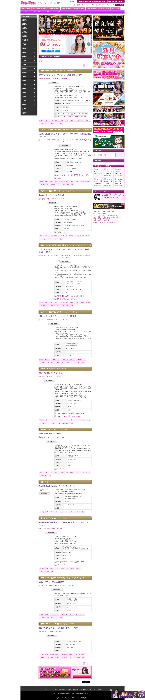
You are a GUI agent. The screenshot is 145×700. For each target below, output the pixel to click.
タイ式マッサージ (85, 120)
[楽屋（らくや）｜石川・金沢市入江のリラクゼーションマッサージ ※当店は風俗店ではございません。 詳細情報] (65, 257)
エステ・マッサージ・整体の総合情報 (106, 215)
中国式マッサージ (74, 120)
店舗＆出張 (37, 11)
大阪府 (24, 60)
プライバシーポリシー (86, 689)
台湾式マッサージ (55, 184)
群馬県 (24, 80)
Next (89, 24)
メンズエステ (54, 123)
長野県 (24, 96)
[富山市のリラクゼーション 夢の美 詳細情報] (50, 376)
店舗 (58, 11)
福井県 (24, 105)
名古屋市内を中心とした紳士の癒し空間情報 (108, 217)
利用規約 (62, 689)
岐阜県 (24, 28)
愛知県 (24, 20)
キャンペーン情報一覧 (90, 5)
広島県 (24, 109)
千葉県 (24, 44)
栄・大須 (41, 512)
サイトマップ (110, 5)
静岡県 (24, 32)
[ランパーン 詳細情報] (44, 489)
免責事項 (68, 689)
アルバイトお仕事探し (101, 213)
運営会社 (75, 689)
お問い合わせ (102, 5)
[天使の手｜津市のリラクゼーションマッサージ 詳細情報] (53, 199)
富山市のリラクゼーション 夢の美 (53, 369)
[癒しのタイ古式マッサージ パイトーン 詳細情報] (51, 528)
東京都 (24, 36)
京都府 (24, 64)
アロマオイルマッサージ (61, 120)
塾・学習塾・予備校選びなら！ (104, 219)
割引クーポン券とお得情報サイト (104, 212)
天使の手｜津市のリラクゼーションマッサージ (57, 191)
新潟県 (24, 88)
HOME (45, 689)
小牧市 (41, 120)
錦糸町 (41, 472)
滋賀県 (24, 48)
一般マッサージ (49, 120)
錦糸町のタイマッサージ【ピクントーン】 (56, 429)
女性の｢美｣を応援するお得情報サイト (106, 222)
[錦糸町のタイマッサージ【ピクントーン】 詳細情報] (51, 437)
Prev (41, 24)
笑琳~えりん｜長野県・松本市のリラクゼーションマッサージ (62, 578)
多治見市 (47, 359)
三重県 (24, 24)
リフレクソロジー (44, 123)
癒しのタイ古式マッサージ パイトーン (55, 518)
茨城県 (24, 76)
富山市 (41, 420)
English (73, 1)
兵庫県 (24, 56)
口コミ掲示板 (119, 5)
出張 (47, 11)
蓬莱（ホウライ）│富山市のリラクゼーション (57, 624)
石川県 (24, 101)
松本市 (46, 614)
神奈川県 (25, 40)
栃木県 (24, 68)
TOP (26, 11)
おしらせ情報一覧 (78, 5)
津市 (40, 235)
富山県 (24, 84)
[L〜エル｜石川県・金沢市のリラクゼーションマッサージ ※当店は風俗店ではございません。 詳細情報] (65, 141)
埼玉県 (24, 52)
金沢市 (41, 181)
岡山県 (24, 72)
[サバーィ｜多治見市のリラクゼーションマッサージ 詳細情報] (54, 320)
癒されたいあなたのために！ (103, 220)
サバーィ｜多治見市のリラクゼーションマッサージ (59, 312)
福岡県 (24, 92)
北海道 (24, 113)
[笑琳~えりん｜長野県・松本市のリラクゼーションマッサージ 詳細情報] (57, 585)
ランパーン (45, 482)
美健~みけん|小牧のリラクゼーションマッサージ (58, 71)
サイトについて (53, 689)
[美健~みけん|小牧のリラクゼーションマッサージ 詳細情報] (53, 78)
